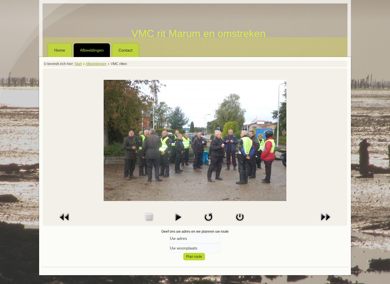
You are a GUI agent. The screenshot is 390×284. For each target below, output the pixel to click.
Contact (125, 50)
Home (59, 50)
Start (78, 64)
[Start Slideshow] (178, 223)
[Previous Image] (64, 223)
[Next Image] (325, 223)
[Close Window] (239, 223)
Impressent (203, 279)
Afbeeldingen (92, 50)
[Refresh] (208, 223)
